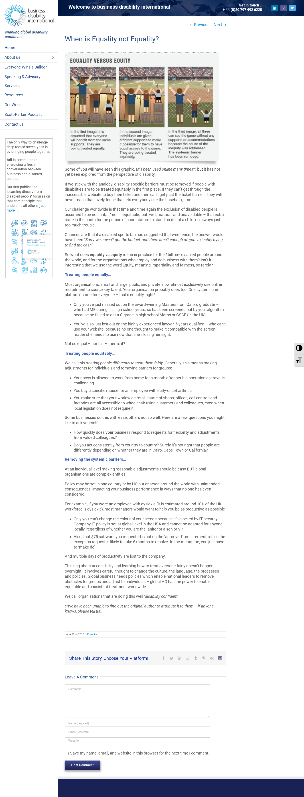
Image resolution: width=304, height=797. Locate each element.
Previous (201, 24)
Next (218, 24)
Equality (92, 634)
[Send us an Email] (283, 8)
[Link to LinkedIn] (274, 8)
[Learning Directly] (29, 218)
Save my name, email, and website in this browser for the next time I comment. (139, 753)
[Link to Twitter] (292, 8)
